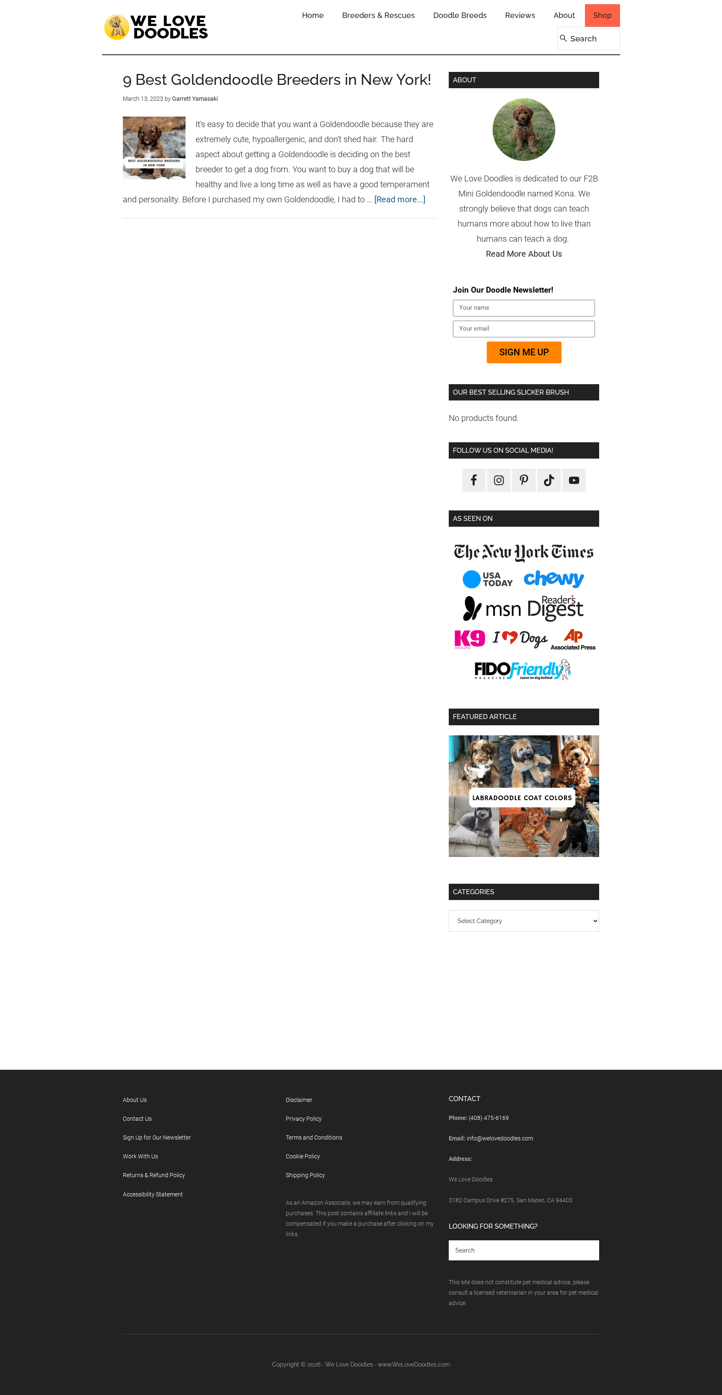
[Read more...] (399, 199)
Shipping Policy (305, 1175)
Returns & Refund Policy (154, 1175)
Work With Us (140, 1156)
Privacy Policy (304, 1118)
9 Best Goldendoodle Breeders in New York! (277, 79)
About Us (135, 1100)
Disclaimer (299, 1100)
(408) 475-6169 (489, 1117)
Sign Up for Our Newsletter (157, 1137)
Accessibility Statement (153, 1194)
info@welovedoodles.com (500, 1138)
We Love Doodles (156, 27)
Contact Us (137, 1118)
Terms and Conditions (314, 1137)
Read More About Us (524, 254)
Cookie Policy (303, 1156)
